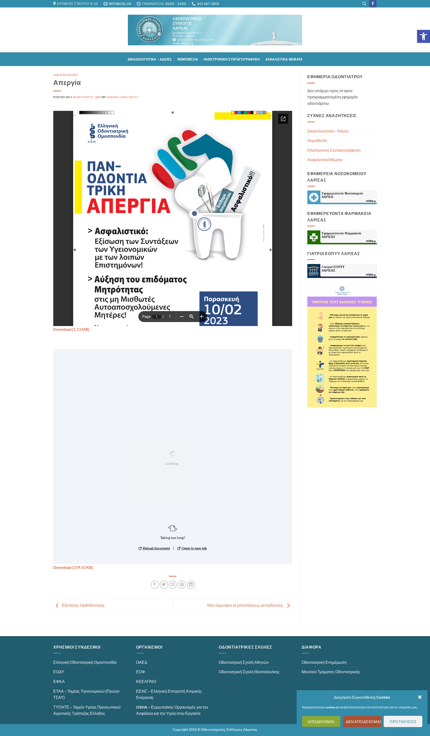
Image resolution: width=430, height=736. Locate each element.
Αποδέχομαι (321, 721)
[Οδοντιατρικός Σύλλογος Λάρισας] (215, 30)
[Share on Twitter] (164, 585)
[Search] (364, 3)
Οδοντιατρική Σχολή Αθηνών (244, 662)
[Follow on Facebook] (372, 3)
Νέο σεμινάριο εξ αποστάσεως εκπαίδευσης (245, 605)
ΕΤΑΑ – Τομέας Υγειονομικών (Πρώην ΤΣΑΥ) (86, 694)
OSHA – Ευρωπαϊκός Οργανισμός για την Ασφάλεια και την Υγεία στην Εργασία (172, 710)
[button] (423, 36)
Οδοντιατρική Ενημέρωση (324, 662)
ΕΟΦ (140, 671)
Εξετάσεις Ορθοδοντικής (83, 605)
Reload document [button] (156, 548)
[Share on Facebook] (155, 585)
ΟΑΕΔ (141, 662)
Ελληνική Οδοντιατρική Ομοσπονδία (84, 662)
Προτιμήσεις (403, 721)
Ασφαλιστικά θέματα (284, 59)
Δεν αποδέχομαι (363, 721)
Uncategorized (65, 74)
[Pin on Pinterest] (182, 585)
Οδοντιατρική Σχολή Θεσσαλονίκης (249, 671)
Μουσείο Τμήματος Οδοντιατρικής (331, 671)
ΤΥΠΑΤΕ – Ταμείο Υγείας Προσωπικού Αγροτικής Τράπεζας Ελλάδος (87, 710)
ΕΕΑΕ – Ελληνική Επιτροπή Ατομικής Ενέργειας (169, 694)
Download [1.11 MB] (71, 329)
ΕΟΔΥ (58, 671)
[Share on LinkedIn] (191, 585)
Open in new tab (194, 548)
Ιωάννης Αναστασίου (123, 97)
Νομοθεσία (187, 59)
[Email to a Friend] (173, 585)
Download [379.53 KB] (73, 567)
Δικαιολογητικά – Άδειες (150, 59)
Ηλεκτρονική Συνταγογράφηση (232, 59)
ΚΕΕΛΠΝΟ (146, 681)
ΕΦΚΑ (59, 681)
